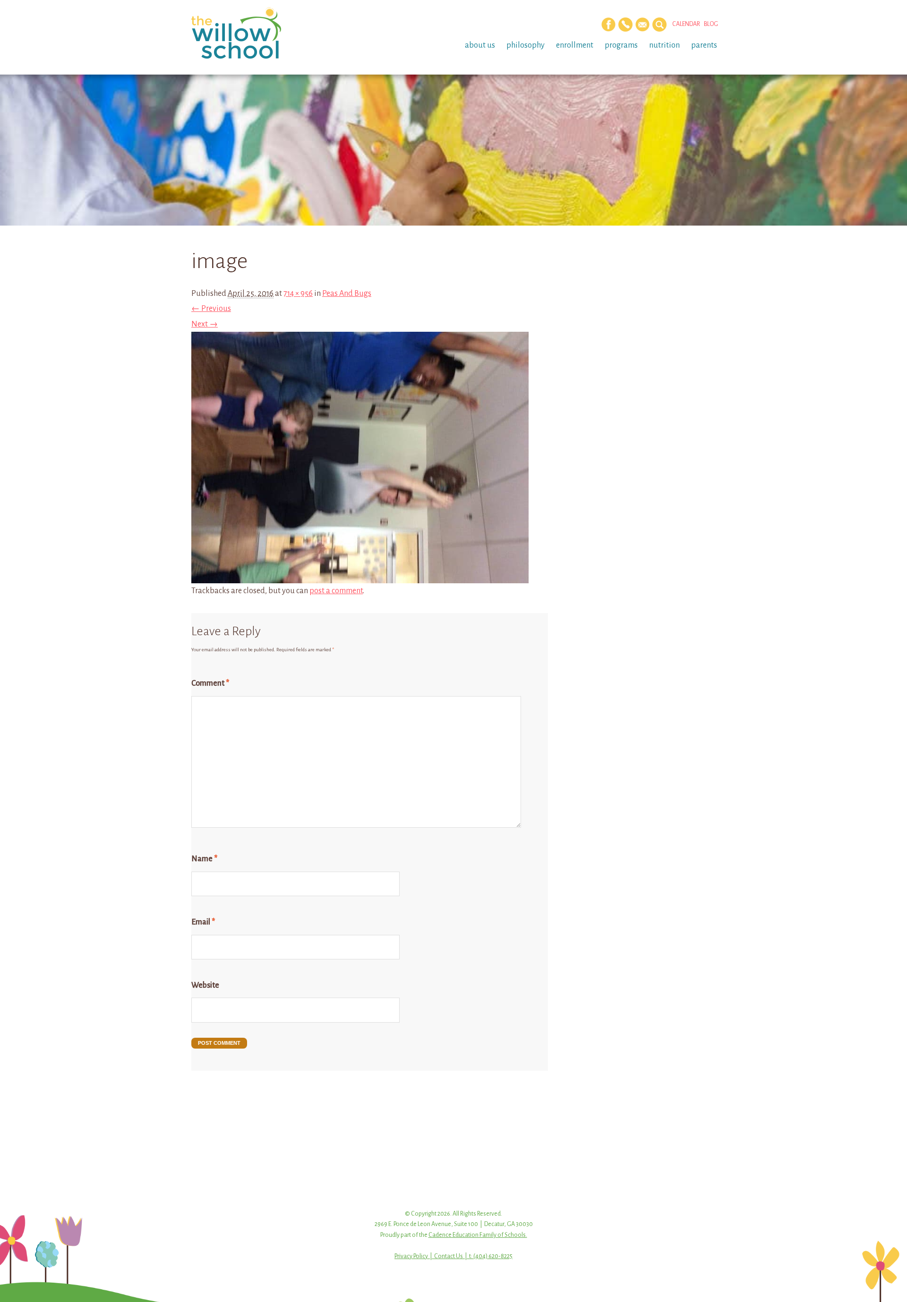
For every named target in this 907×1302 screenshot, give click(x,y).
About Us (480, 45)
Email (203, 922)
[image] (360, 575)
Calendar (686, 24)
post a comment (336, 591)
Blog (711, 24)
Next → (204, 324)
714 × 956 (298, 293)
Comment (210, 683)
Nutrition (664, 45)
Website (205, 985)
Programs (621, 45)
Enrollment (574, 45)
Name (204, 859)
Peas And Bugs (346, 293)
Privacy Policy (411, 1256)
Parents (704, 45)
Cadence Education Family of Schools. (477, 1235)
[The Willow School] (251, 33)
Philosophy (525, 45)
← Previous (211, 308)
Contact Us (448, 1256)
